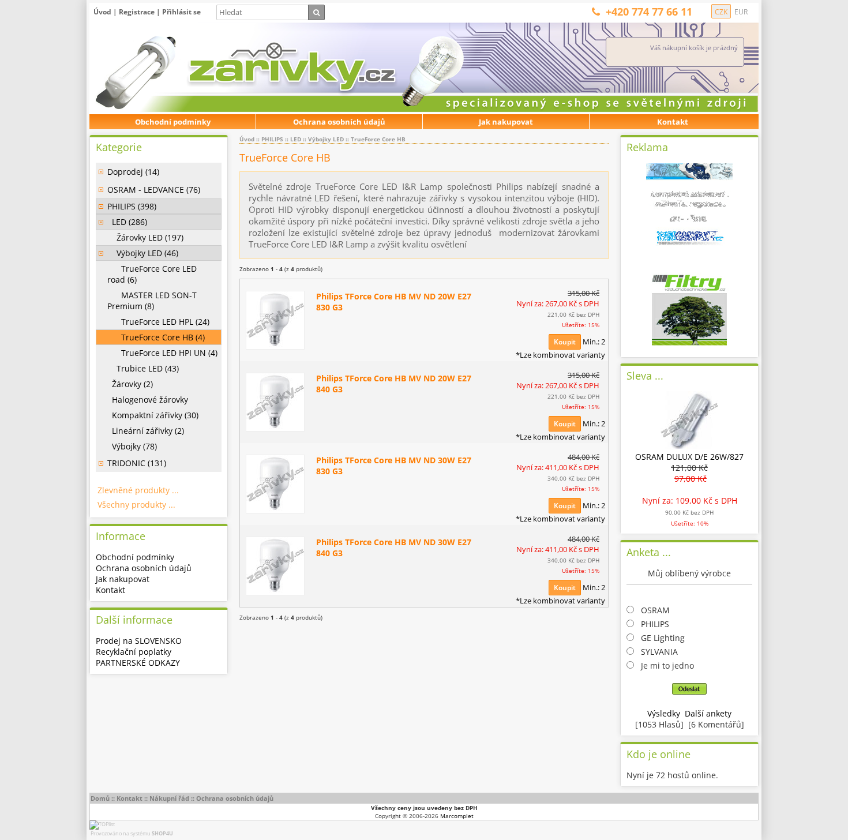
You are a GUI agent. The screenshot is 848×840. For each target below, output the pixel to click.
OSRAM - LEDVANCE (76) (153, 189)
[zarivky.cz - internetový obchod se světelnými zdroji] (219, 67)
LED (295, 139)
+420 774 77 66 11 (649, 11)
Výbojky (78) (132, 446)
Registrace (137, 12)
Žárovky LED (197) (145, 237)
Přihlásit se (181, 12)
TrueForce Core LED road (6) (152, 274)
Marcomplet (457, 816)
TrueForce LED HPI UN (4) (162, 352)
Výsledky (663, 713)
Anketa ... (648, 552)
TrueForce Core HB (378, 139)
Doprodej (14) (133, 171)
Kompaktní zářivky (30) (152, 415)
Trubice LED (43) (143, 368)
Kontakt (672, 122)
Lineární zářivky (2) (145, 430)
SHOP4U (162, 833)
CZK (721, 12)
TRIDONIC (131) (136, 462)
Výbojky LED (326, 139)
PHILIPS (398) (131, 206)
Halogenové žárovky (147, 399)
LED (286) (127, 221)
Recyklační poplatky (133, 651)
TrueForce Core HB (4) (156, 337)
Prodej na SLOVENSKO (139, 640)
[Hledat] (316, 12)
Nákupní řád (169, 798)
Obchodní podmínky (173, 122)
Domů (100, 798)
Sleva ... (644, 375)
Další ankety (708, 713)
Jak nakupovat (506, 122)
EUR (741, 12)
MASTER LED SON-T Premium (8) (152, 301)
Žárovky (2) (130, 383)
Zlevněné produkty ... (138, 490)
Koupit (565, 342)
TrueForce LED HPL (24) (158, 321)
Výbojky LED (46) (142, 252)
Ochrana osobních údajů (339, 122)
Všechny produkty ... (136, 504)
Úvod (102, 12)
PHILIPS (272, 139)
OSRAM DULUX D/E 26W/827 (689, 456)
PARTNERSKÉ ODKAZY (138, 662)
